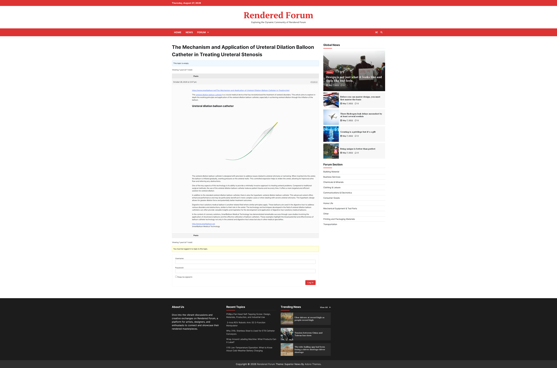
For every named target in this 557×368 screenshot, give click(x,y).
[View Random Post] (376, 32)
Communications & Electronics (337, 192)
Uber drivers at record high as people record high (309, 318)
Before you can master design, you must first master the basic (360, 98)
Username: (179, 258)
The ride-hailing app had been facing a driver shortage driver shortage (310, 349)
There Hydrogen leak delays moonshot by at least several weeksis (361, 115)
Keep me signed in (185, 277)
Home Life (328, 203)
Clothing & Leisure (331, 187)
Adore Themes (313, 364)
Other (326, 214)
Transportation (330, 224)
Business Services (331, 177)
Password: (179, 268)
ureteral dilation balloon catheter (209, 95)
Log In (310, 282)
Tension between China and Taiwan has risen (308, 334)
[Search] (381, 32)
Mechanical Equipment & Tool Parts (340, 208)
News (189, 32)
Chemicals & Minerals (333, 182)
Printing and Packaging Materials (339, 219)
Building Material (331, 171)
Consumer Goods (331, 198)
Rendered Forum (278, 15)
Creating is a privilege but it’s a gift (358, 132)
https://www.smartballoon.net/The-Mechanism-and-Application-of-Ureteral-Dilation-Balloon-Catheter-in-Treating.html (240, 90)
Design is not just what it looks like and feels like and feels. (354, 79)
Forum (201, 32)
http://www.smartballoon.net (203, 224)
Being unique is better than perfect (357, 148)
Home (177, 32)
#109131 (314, 82)
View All (324, 307)
